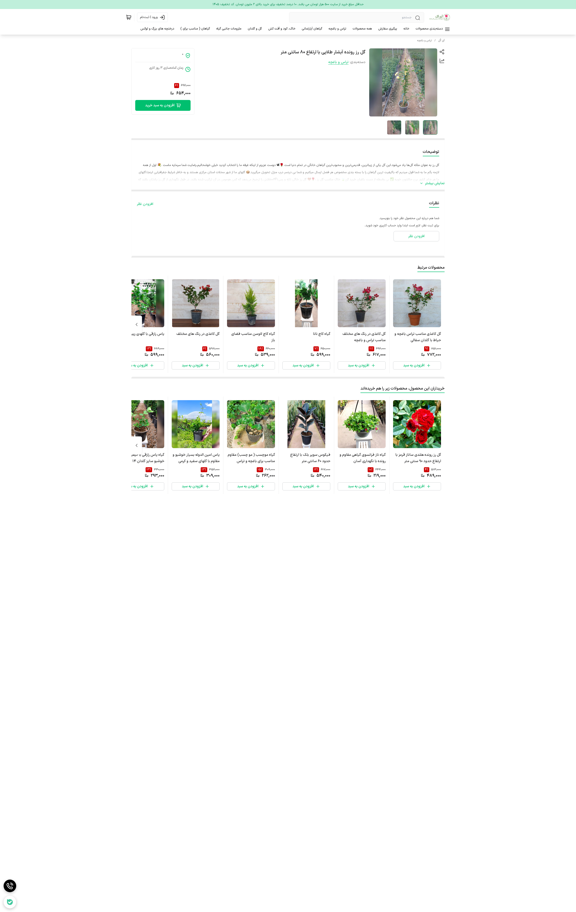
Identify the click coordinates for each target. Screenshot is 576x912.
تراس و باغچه (424, 41)
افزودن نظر (145, 204)
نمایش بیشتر (435, 183)
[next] (136, 324)
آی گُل (441, 41)
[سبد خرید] (128, 17)
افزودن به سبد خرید (160, 105)
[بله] (10, 902)
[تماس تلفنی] (10, 886)
